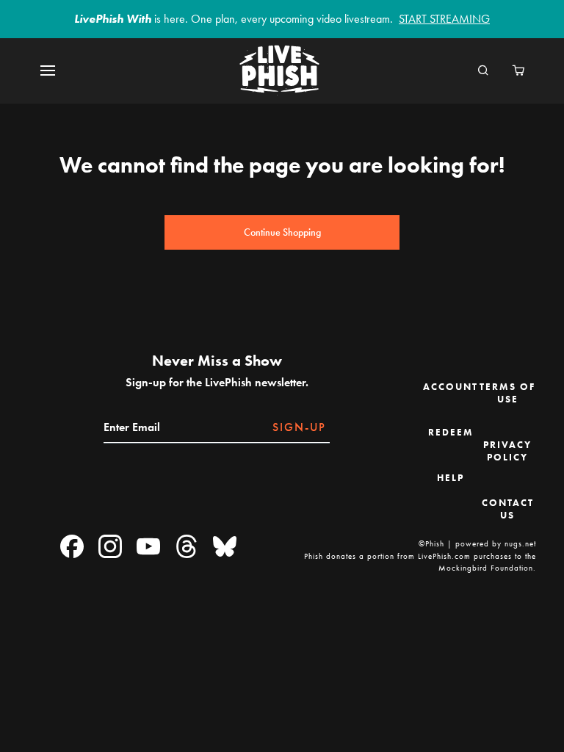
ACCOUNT (450, 386)
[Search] (483, 71)
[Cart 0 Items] (518, 71)
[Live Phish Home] (279, 71)
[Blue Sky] (224, 547)
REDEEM (451, 432)
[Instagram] (110, 547)
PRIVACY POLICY (507, 451)
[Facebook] (72, 547)
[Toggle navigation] (56, 71)
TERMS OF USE (507, 393)
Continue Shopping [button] (282, 232)
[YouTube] (148, 547)
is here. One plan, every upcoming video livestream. (282, 19)
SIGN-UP (299, 427)
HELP (450, 477)
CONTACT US (508, 509)
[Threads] (186, 547)
